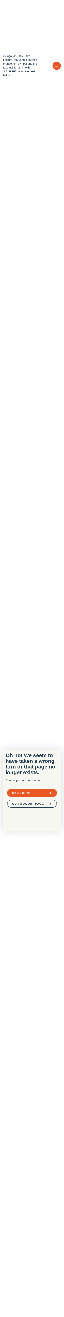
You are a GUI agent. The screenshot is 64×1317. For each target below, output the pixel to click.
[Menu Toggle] (57, 66)
